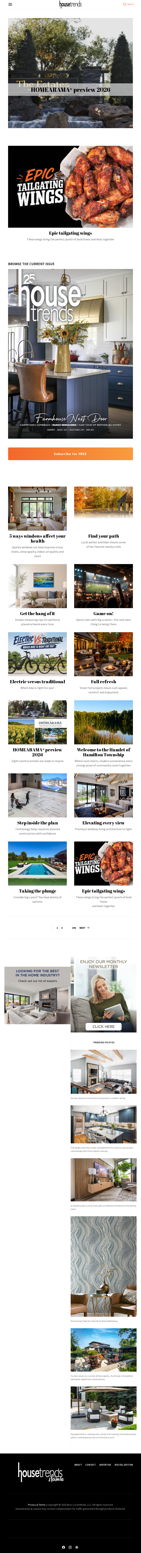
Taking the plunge (37, 891)
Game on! (103, 613)
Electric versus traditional (37, 682)
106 (74, 927)
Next (82, 927)
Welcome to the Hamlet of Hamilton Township (103, 752)
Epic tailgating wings (103, 891)
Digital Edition (124, 1464)
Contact (90, 1464)
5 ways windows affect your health (37, 538)
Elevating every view (103, 823)
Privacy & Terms (37, 1504)
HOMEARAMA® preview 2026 (70, 89)
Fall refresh (103, 682)
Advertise (105, 1464)
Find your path (103, 536)
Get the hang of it (37, 613)
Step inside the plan (37, 823)
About (78, 1464)
